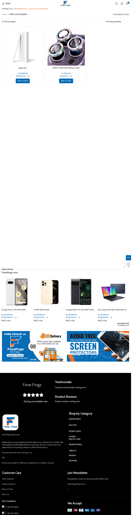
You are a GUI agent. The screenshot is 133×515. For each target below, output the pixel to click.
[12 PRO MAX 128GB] (49, 291)
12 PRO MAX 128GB (41, 310)
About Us (5, 494)
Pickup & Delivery (8, 484)
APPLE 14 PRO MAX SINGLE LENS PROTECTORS (66, 69)
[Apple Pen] (22, 47)
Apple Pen (23, 68)
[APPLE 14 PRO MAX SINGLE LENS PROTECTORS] (66, 47)
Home (4, 14)
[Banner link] (33, 346)
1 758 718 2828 (12, 507)
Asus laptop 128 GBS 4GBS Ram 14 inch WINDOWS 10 (112, 311)
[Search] (116, 3)
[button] (23, 81)
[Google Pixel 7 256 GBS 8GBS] (17, 291)
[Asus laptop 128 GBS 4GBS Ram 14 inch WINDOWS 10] (113, 291)
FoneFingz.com (123, 325)
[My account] (121, 3)
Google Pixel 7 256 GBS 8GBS (14, 310)
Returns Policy (7, 489)
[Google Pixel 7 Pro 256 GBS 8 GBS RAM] (81, 291)
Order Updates (8, 479)
